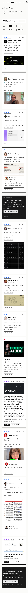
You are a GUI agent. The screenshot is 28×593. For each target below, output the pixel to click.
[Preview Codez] (14, 452)
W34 (15, 26)
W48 (19, 29)
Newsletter (18, 2)
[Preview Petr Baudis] (14, 170)
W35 (10, 26)
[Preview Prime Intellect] (14, 53)
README (6, 561)
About (23, 2)
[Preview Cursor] (14, 128)
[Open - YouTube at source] (14, 357)
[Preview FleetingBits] (14, 293)
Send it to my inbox (10, 581)
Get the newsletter (11, 211)
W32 (23, 26)
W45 (23, 29)
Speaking (7, 2)
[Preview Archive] (14, 506)
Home (3, 2)
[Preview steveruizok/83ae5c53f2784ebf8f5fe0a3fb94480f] (14, 403)
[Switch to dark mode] (27, 2)
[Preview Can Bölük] (14, 248)
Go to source (8, 68)
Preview (6, 424)
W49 (15, 29)
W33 (19, 26)
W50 (10, 29)
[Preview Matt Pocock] (14, 323)
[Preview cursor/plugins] (14, 550)
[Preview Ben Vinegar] (14, 91)
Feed (12, 2)
